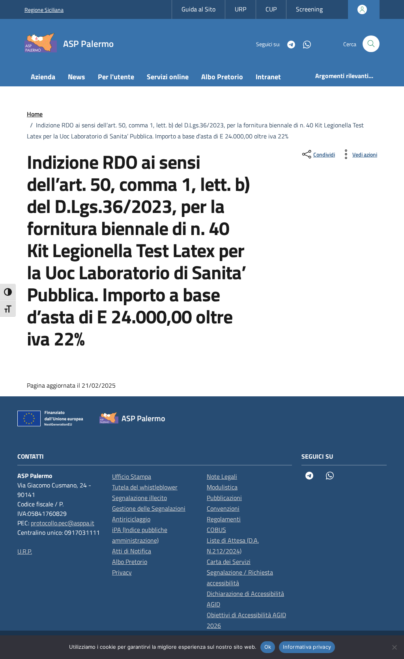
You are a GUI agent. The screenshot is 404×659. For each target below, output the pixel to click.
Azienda (43, 76)
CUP (271, 9)
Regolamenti (224, 519)
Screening (309, 9)
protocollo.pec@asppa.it (62, 523)
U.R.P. (24, 551)
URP (240, 9)
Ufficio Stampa (131, 476)
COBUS (216, 529)
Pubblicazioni (224, 497)
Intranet (268, 76)
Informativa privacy (307, 647)
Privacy (122, 572)
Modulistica (222, 487)
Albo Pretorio (222, 76)
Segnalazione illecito (139, 497)
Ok (267, 647)
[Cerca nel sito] (371, 43)
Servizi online (168, 76)
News (76, 76)
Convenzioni (223, 508)
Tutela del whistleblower (145, 487)
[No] (394, 647)
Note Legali (222, 476)
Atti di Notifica (131, 551)
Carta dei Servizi (229, 561)
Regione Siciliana (44, 10)
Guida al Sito (198, 9)
